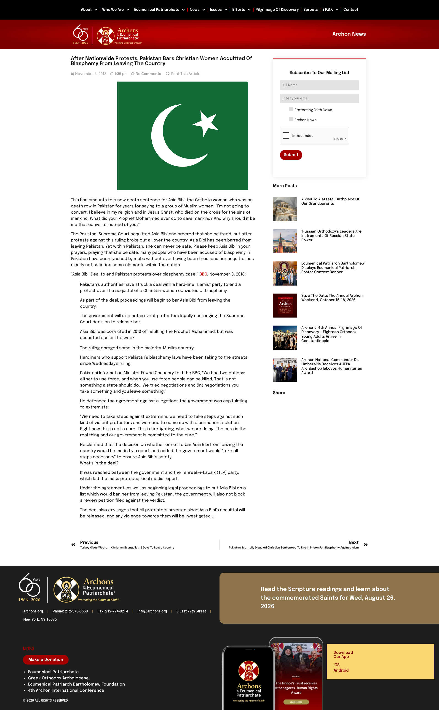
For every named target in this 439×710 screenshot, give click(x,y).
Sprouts (310, 10)
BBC (203, 274)
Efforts (238, 10)
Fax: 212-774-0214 (112, 611)
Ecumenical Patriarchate (156, 10)
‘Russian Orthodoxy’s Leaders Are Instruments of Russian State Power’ (331, 236)
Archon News (305, 120)
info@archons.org (152, 611)
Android (341, 671)
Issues (216, 10)
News (195, 10)
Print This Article (185, 74)
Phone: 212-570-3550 (70, 611)
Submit (291, 155)
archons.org (33, 611)
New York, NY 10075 (40, 619)
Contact (350, 10)
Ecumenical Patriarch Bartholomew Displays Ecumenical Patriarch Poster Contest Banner (333, 268)
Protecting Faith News (313, 110)
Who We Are (113, 10)
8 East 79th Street (191, 611)
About (86, 10)
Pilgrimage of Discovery (277, 10)
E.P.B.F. (327, 10)
